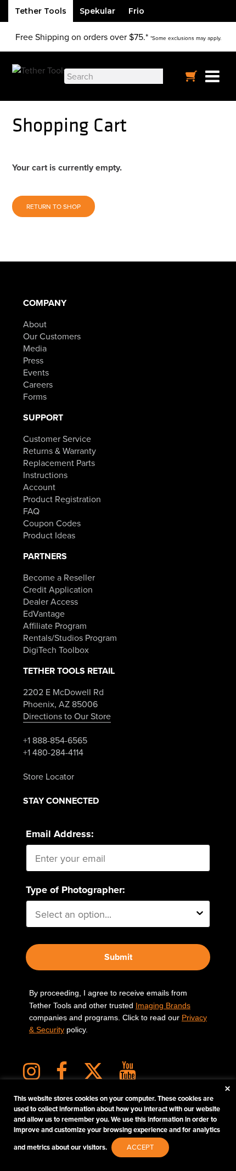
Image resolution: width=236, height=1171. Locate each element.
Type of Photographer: (75, 890)
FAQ (31, 511)
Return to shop (53, 206)
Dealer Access (50, 601)
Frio (136, 11)
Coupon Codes (52, 523)
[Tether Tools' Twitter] (100, 1075)
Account (39, 487)
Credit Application (58, 589)
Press (33, 360)
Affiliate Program (55, 625)
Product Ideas (49, 535)
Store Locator (48, 776)
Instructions (45, 475)
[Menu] (212, 76)
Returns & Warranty (59, 451)
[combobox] (114, 914)
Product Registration (62, 499)
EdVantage (44, 613)
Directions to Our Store (67, 716)
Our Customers (52, 336)
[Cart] (192, 76)
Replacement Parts (59, 463)
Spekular (97, 11)
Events (36, 372)
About (35, 324)
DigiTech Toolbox (56, 650)
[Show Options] (199, 914)
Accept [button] (140, 1147)
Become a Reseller (59, 577)
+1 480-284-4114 (53, 752)
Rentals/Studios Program (70, 638)
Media (35, 348)
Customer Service (57, 439)
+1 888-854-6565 (55, 740)
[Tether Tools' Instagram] (38, 1075)
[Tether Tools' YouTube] (127, 1075)
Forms (35, 396)
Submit (118, 957)
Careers (38, 384)
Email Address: (60, 834)
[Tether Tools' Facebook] (68, 1075)
